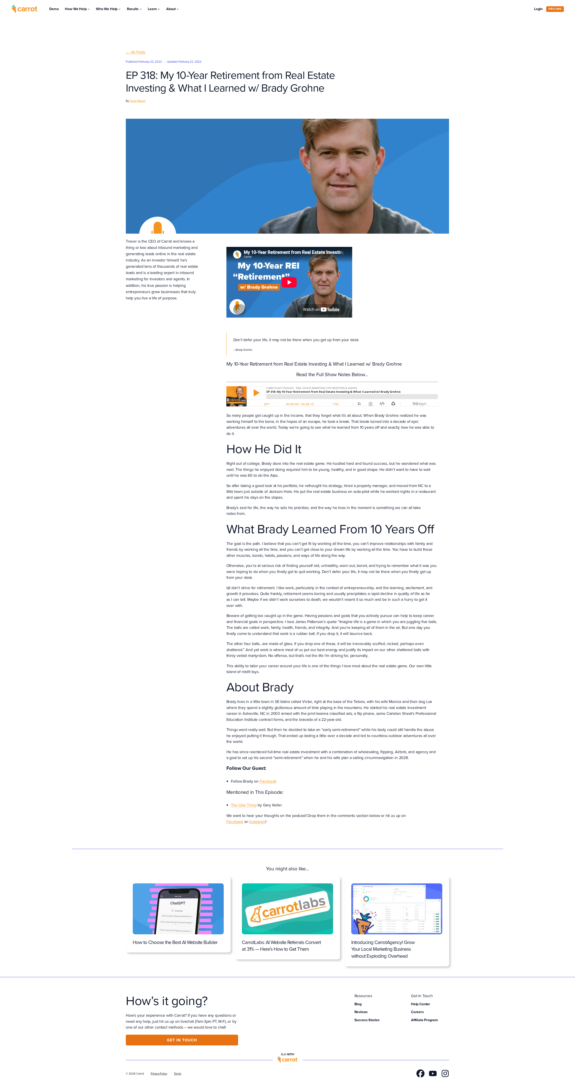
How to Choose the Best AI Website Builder (175, 942)
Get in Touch (182, 1040)
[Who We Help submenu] (119, 9)
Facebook (268, 781)
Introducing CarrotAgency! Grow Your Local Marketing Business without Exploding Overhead (383, 949)
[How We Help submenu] (89, 9)
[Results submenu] (140, 9)
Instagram (257, 821)
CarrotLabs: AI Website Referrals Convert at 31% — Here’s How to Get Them (281, 946)
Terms (177, 1073)
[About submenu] (178, 9)
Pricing (555, 9)
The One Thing (244, 805)
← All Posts (135, 52)
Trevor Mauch (137, 101)
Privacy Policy (159, 1073)
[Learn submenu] (159, 9)
